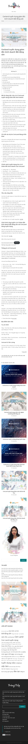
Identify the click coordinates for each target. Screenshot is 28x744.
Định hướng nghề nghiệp (7, 671)
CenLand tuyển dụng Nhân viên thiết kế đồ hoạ (14, 492)
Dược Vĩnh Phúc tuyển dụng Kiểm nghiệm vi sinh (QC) (12, 570)
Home (2, 21)
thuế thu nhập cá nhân (18, 660)
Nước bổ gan (15, 658)
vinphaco (19, 663)
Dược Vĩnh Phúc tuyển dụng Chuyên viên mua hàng (11, 578)
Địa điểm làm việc (6, 88)
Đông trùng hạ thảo (14, 669)
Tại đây (21, 219)
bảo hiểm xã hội (14, 631)
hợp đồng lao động (11, 648)
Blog (3, 710)
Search (23, 560)
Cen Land (11, 355)
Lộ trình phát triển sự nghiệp (18, 652)
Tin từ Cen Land (6, 716)
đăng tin (22, 671)
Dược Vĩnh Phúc (6, 646)
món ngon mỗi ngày (7, 654)
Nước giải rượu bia (21, 658)
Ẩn (16, 71)
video (13, 663)
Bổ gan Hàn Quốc (15, 633)
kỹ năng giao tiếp (5, 650)
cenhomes (11, 637)
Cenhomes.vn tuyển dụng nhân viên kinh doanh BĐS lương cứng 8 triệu (14, 465)
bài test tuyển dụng (4, 631)
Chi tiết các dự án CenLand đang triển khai (11, 77)
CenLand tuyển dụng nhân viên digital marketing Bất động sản (14, 413)
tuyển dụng (6, 663)
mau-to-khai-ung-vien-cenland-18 (7, 242)
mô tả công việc (19, 654)
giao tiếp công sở (19, 646)
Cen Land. (14, 318)
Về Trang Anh (5, 721)
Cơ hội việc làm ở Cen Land (8, 717)
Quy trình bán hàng (10, 660)
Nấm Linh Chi (3, 660)
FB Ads (13, 646)
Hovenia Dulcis (4, 648)
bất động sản (6, 355)
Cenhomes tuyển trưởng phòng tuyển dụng (14, 439)
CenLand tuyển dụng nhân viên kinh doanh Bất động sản (14, 519)
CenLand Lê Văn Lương (9, 92)
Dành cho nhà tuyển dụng (8, 712)
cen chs (4, 637)
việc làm (10, 356)
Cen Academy (21, 633)
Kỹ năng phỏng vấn (5, 652)
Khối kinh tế (18, 648)
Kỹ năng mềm (13, 650)
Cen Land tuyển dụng (18, 355)
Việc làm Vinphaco (5, 669)
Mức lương (17, 656)
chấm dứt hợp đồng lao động (6, 642)
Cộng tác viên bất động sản (6, 644)
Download (17, 242)
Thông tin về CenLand (7, 87)
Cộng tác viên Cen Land (16, 644)
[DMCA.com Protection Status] (6, 734)
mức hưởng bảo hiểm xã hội (8, 656)
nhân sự (22, 656)
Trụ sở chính (7, 90)
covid (14, 642)
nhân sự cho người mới (6, 658)
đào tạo (17, 671)
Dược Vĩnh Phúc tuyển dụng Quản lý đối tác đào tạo (11, 568)
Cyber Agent (18, 642)
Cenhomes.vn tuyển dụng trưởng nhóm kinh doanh (14, 386)
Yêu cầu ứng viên (6, 82)
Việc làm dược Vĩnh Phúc (14, 666)
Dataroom (4, 719)
